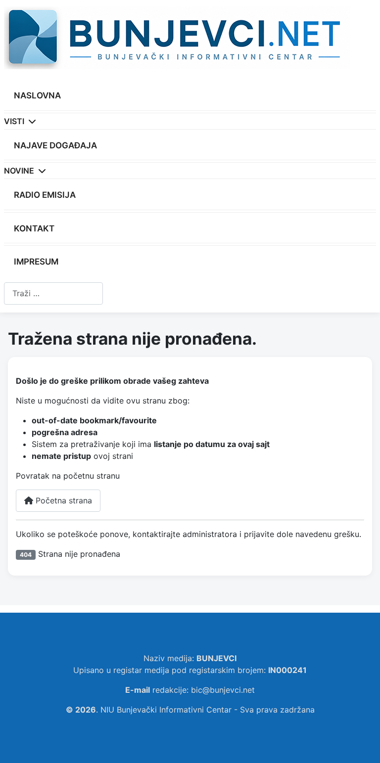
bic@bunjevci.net (223, 690)
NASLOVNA (37, 95)
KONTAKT (34, 228)
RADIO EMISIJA (45, 195)
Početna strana (62, 500)
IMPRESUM (36, 262)
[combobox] (53, 293)
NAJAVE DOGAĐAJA (55, 145)
